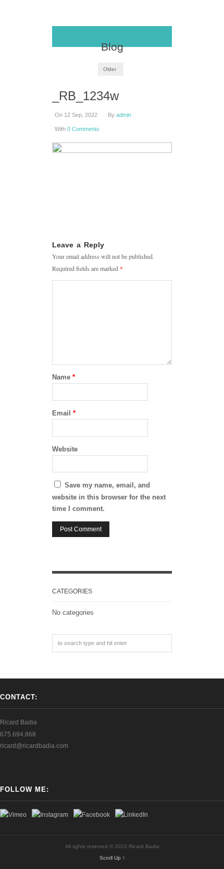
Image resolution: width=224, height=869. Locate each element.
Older (109, 69)
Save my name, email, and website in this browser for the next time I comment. (109, 496)
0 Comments (83, 129)
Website (65, 449)
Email (64, 413)
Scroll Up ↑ (112, 858)
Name (63, 377)
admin (123, 115)
